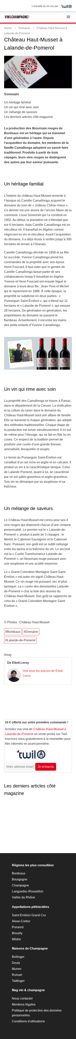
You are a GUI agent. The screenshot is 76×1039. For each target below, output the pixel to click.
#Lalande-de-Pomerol (20, 640)
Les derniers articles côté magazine (28, 116)
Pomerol (18, 927)
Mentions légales (23, 1004)
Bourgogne (19, 879)
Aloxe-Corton (21, 921)
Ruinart (17, 974)
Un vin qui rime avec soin (21, 107)
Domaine (24, 28)
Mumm (16, 968)
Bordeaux (18, 873)
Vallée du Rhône (23, 897)
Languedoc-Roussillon (27, 891)
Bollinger (18, 956)
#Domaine (31, 631)
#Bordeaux (12, 631)
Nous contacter (22, 998)
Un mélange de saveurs (20, 112)
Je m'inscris (46, 766)
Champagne (20, 885)
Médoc (16, 939)
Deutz (16, 962)
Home (8, 28)
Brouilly (17, 933)
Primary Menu (68, 17)
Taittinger (18, 980)
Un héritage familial (17, 102)
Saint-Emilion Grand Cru (29, 915)
